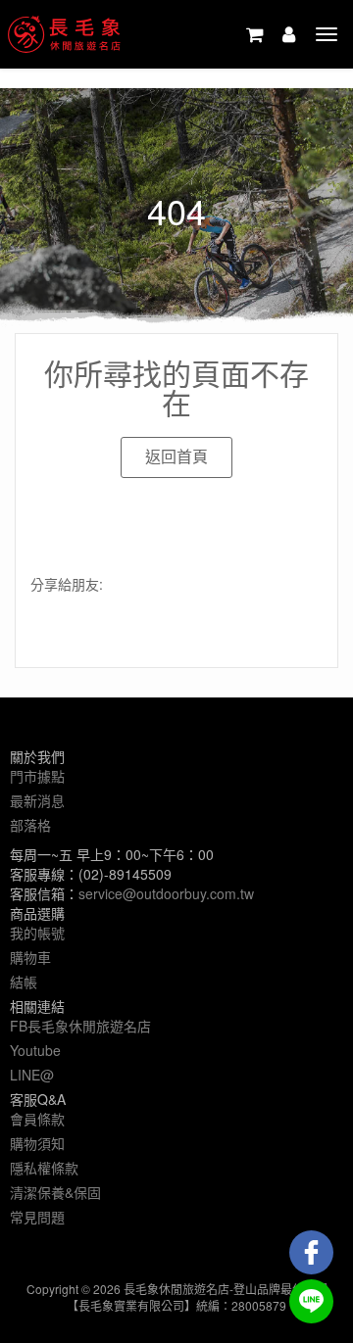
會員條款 (37, 1118)
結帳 (23, 981)
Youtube (35, 1050)
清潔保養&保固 (55, 1192)
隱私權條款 (44, 1167)
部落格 (30, 825)
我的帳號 (37, 932)
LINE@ (32, 1074)
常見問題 (37, 1216)
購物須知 (37, 1143)
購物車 (30, 957)
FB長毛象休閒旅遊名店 (80, 1025)
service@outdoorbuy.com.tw (166, 893)
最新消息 (37, 800)
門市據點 (37, 776)
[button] (176, 457)
